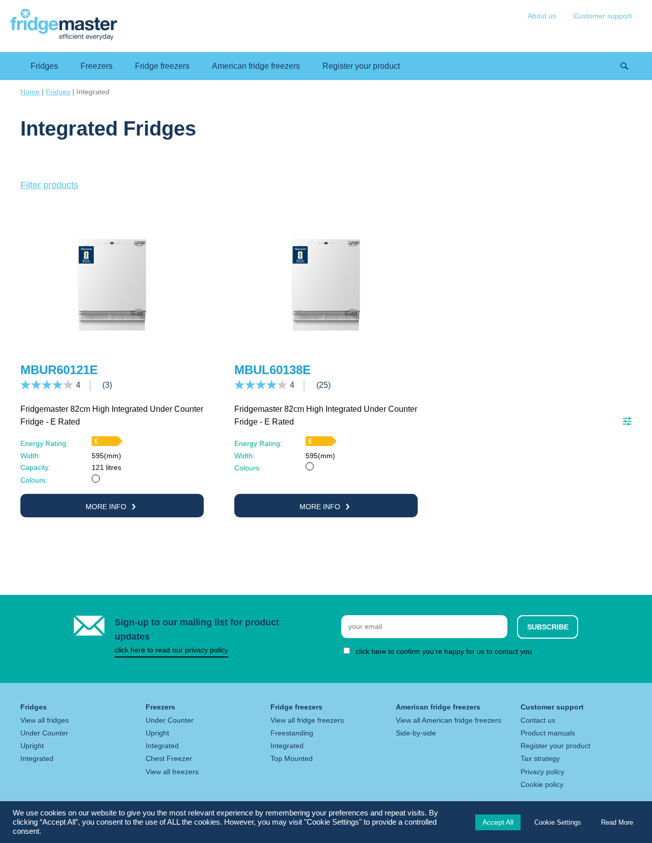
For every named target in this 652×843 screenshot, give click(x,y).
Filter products (49, 185)
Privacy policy (542, 772)
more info (107, 507)
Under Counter (44, 733)
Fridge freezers (162, 66)
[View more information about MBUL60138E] (326, 345)
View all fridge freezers (307, 720)
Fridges (44, 66)
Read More (617, 822)
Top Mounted (291, 758)
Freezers (96, 66)
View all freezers (172, 772)
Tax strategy (540, 758)
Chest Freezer (169, 758)
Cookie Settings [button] (557, 822)
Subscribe (547, 627)
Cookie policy (542, 784)
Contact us (538, 720)
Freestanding (291, 733)
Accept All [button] (497, 822)
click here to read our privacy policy (171, 650)
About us (542, 16)
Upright (32, 746)
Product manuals (548, 733)
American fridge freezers (256, 66)
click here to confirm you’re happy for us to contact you (444, 651)
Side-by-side (416, 733)
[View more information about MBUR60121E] (112, 345)
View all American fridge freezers (448, 720)
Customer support (603, 16)
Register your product (361, 66)
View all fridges (44, 720)
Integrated (36, 758)
